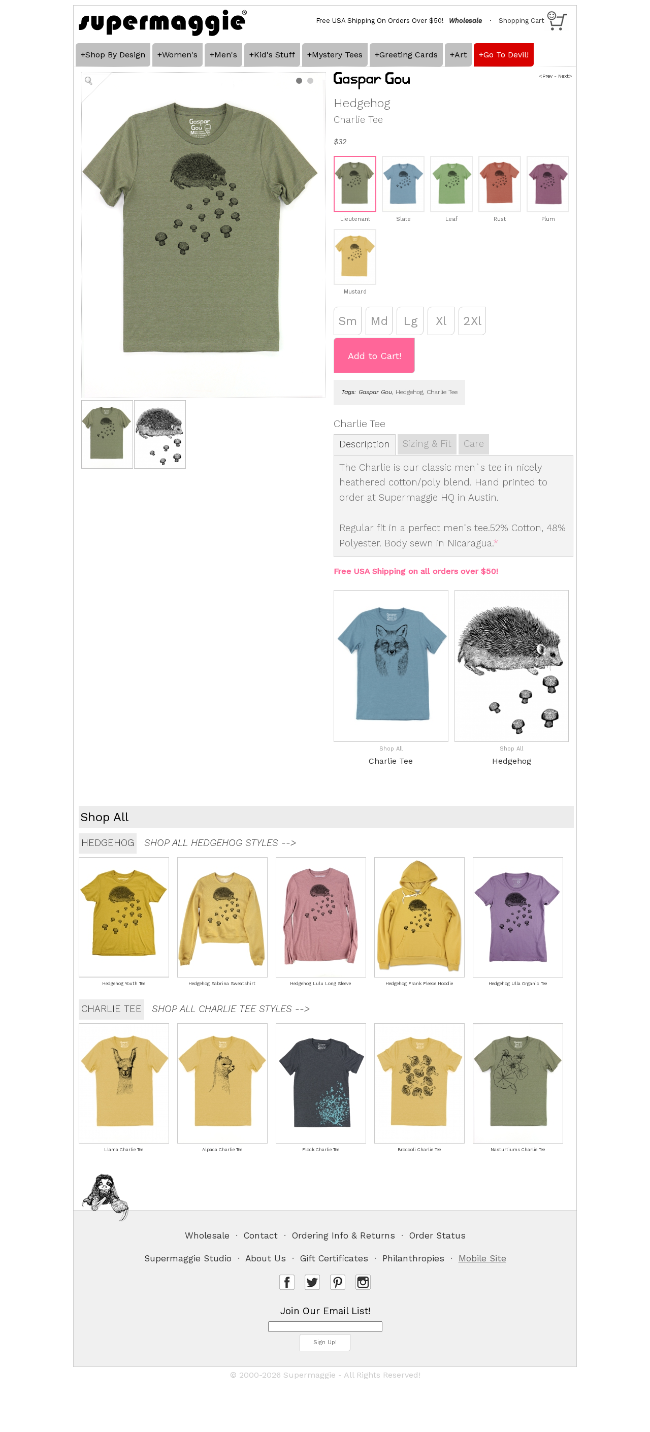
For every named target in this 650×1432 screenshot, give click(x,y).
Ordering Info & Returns (343, 1235)
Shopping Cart (521, 20)
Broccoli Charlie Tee (419, 1149)
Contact (261, 1235)
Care (474, 443)
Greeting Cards (408, 54)
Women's (180, 54)
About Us (265, 1258)
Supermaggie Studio (188, 1258)
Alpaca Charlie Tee (222, 1149)
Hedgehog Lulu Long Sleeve (320, 983)
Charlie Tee (442, 392)
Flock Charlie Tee (320, 1149)
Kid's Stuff (274, 54)
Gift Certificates (334, 1258)
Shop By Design (115, 54)
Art (460, 54)
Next (563, 76)
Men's (225, 54)
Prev (547, 76)
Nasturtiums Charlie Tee (518, 1149)
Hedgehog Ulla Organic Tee (518, 983)
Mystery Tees (337, 54)
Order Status (437, 1235)
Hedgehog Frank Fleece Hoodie (419, 983)
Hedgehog (409, 392)
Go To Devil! (506, 54)
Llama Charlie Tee (123, 1149)
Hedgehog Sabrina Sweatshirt (221, 983)
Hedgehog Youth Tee (123, 983)
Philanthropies (413, 1258)
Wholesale (207, 1235)
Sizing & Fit (427, 443)
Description (364, 444)
